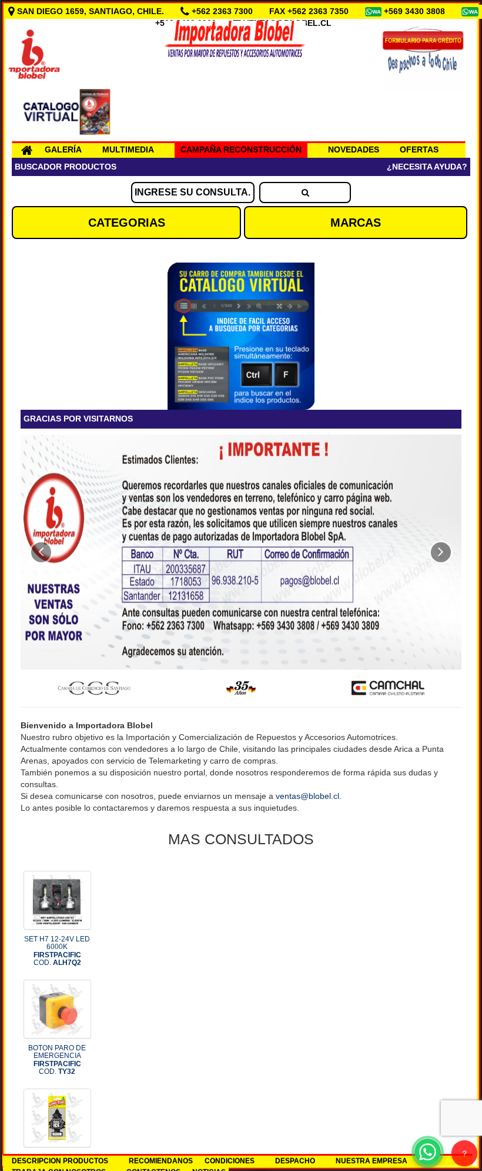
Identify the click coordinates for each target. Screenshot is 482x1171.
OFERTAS (419, 149)
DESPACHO (295, 1161)
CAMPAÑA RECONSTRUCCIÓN (241, 149)
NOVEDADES (353, 149)
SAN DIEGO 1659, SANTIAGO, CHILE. (90, 11)
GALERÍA (63, 149)
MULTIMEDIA (128, 149)
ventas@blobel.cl (307, 796)
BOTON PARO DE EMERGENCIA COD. (57, 1060)
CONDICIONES (230, 1161)
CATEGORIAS (126, 222)
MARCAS (355, 222)
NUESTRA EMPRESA (371, 1161)
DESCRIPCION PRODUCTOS (60, 1161)
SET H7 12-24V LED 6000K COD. (57, 951)
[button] (41, 552)
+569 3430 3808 (415, 11)
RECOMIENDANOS (161, 1161)
